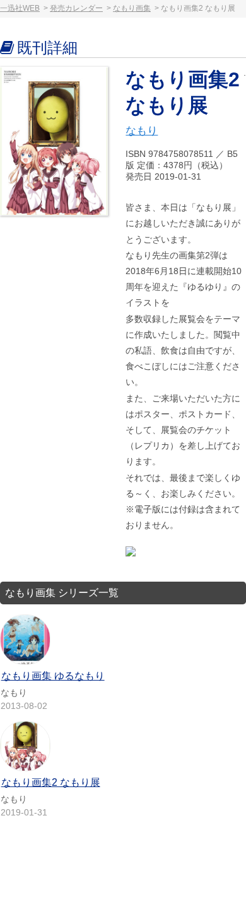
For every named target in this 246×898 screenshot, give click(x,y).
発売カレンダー (76, 8)
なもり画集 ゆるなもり (53, 676)
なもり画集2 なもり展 (50, 782)
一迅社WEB (20, 8)
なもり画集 (132, 8)
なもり (142, 131)
